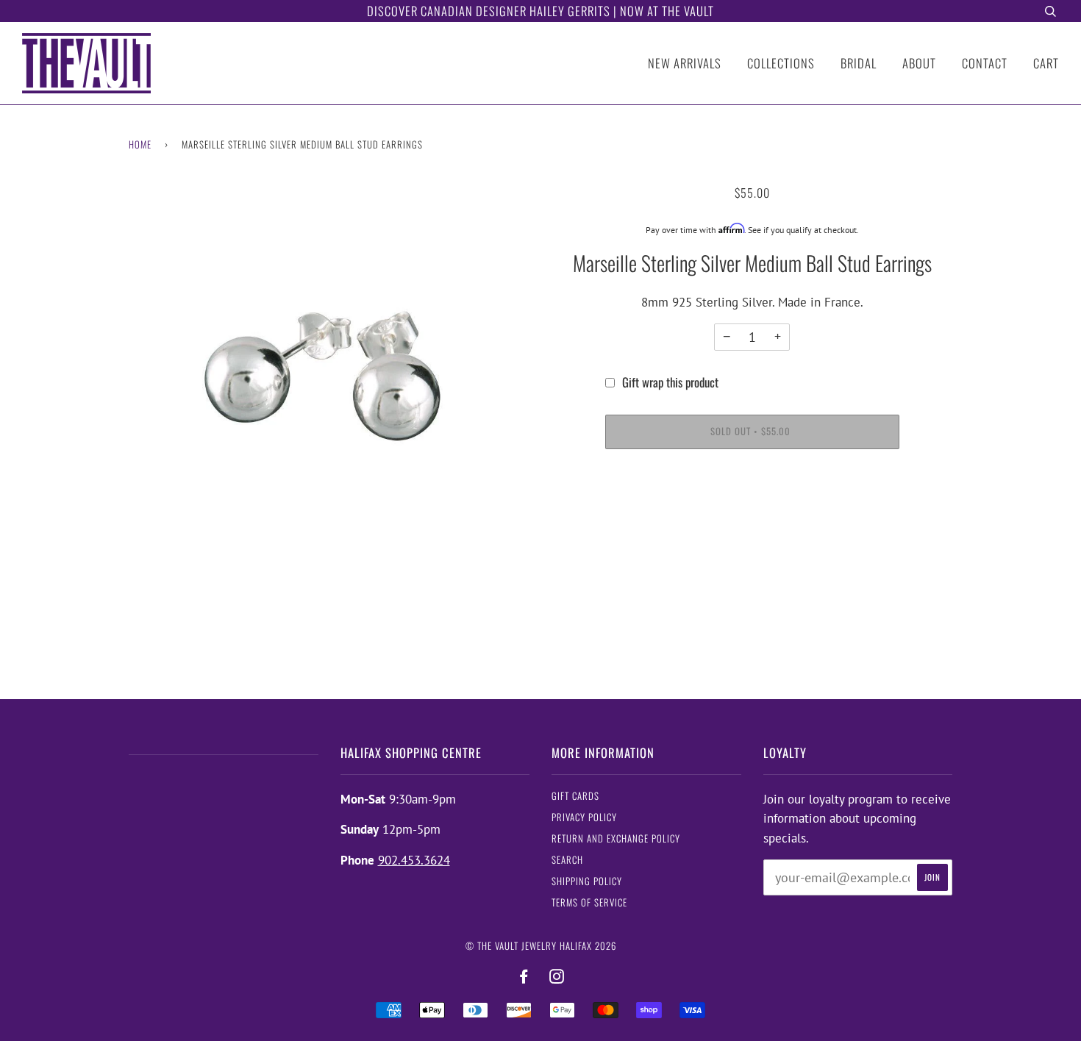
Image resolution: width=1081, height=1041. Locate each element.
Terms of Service (589, 902)
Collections (781, 63)
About (919, 63)
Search (567, 860)
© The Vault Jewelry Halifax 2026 (540, 946)
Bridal (859, 63)
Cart (1046, 63)
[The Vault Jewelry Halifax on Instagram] (557, 976)
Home (140, 144)
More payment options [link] (752, 515)
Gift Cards (575, 796)
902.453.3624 (414, 860)
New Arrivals (684, 63)
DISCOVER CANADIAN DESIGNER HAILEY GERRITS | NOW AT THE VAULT (540, 10)
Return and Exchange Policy (616, 838)
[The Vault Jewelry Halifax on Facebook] (524, 976)
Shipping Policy (587, 881)
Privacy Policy (584, 817)
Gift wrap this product (670, 382)
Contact (984, 63)
